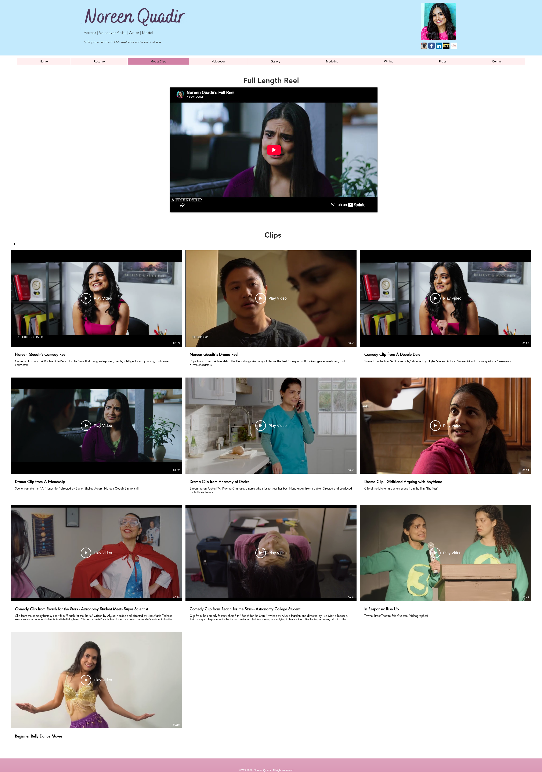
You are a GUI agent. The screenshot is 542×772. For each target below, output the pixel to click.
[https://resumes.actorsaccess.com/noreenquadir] (454, 46)
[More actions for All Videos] (16, 244)
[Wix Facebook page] (431, 46)
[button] (16, 244)
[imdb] (446, 46)
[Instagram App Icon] (424, 46)
